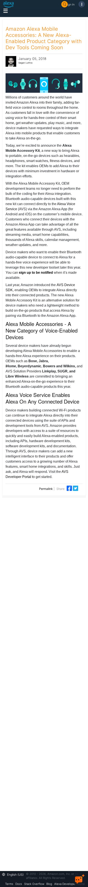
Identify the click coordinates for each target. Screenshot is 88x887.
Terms (9, 884)
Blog (49, 884)
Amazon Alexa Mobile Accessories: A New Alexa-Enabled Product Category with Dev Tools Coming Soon (44, 38)
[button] (14, 874)
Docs (18, 884)
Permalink (46, 489)
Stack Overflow (34, 884)
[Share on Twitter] (75, 488)
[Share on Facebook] (70, 488)
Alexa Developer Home (69, 884)
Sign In (70, 4)
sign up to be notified (36, 272)
